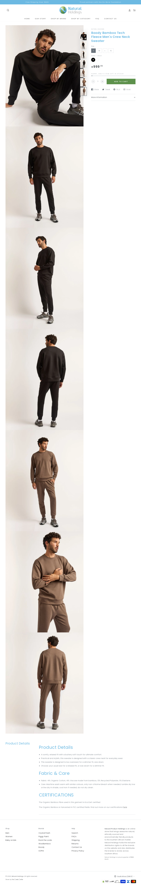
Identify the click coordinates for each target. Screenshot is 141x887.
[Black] (93, 60)
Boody (42, 847)
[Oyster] (98, 60)
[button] (8, 10)
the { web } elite (17, 879)
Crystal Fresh (44, 833)
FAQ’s (74, 836)
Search (75, 833)
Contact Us (77, 847)
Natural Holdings (18, 876)
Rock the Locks (45, 840)
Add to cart (121, 81)
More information (99, 97)
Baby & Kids (11, 840)
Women (9, 836)
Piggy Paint (44, 836)
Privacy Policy (78, 851)
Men (7, 833)
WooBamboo (45, 843)
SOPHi (41, 851)
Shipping (76, 840)
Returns (75, 843)
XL (111, 51)
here (125, 807)
